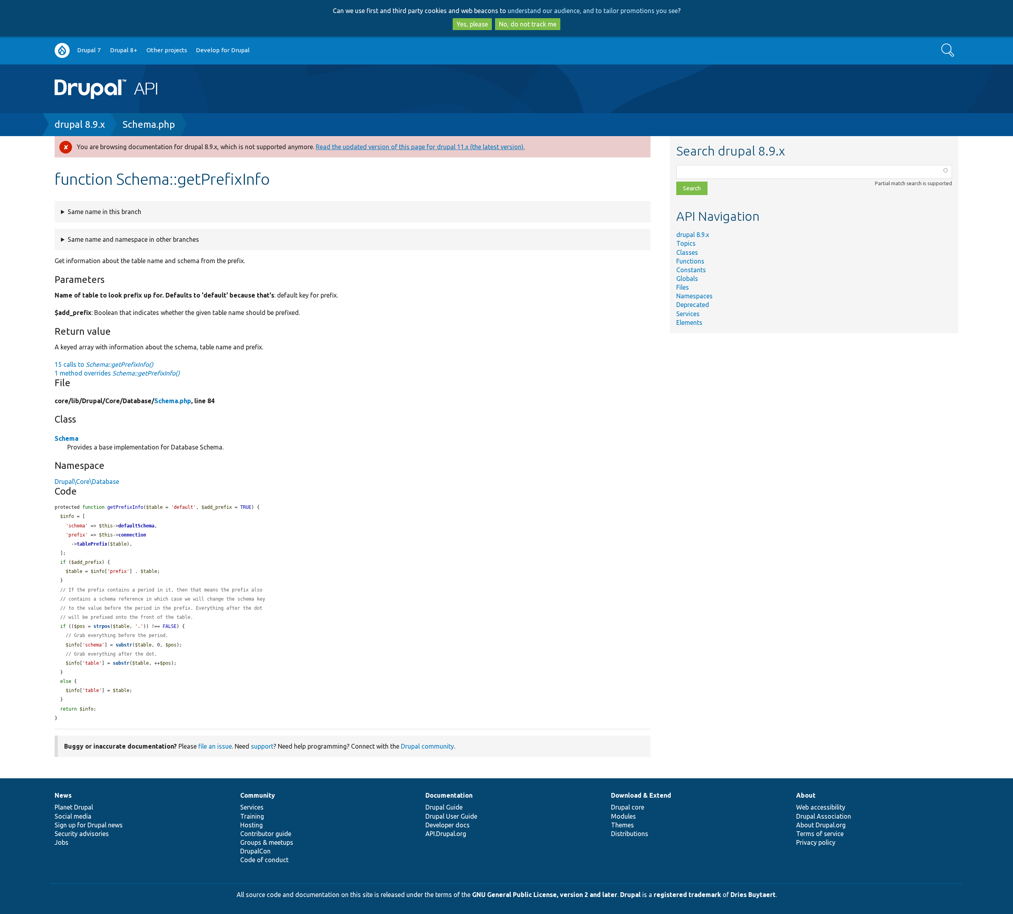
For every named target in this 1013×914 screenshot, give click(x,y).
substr (124, 645)
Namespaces (694, 296)
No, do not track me (527, 24)
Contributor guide (265, 833)
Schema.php (149, 124)
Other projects (166, 50)
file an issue (215, 746)
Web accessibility (820, 807)
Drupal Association (823, 816)
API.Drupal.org (445, 833)
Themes (622, 825)
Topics (686, 243)
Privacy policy (815, 842)
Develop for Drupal (223, 50)
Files (682, 287)
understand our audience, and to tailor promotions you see (593, 10)
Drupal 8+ (123, 50)
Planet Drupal (74, 807)
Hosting (251, 825)
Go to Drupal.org (62, 50)
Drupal (630, 894)
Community (257, 795)
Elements (689, 322)
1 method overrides (117, 373)
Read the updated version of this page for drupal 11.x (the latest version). (420, 146)
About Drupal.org (821, 825)
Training (252, 816)
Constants (691, 269)
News (63, 795)
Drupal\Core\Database (87, 481)
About (806, 795)
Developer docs (447, 825)
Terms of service (820, 833)
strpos (101, 626)
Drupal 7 (89, 50)
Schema (66, 438)
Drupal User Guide (451, 816)
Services (688, 313)
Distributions (629, 833)
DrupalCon (255, 851)
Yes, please (472, 24)
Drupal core (627, 807)
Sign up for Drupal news (89, 825)
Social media (73, 816)
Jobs (61, 842)
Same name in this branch (104, 211)
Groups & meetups (266, 842)
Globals (687, 278)
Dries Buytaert (753, 894)
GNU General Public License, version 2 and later (544, 894)
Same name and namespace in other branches (133, 239)
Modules (623, 816)
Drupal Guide (444, 807)
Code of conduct (264, 859)
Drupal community (427, 746)
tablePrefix (92, 544)
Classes (687, 252)
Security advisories (82, 833)
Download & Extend (641, 795)
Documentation (448, 795)
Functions (690, 261)
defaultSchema (136, 526)
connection (132, 535)
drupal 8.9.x (80, 124)
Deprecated (692, 304)
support (262, 746)
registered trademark (687, 894)
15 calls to (104, 364)
